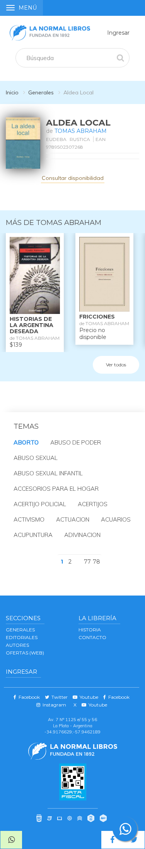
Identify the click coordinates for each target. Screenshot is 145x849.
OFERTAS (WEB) (25, 653)
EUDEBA (56, 139)
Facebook (28, 697)
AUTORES (17, 645)
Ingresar (118, 32)
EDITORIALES (22, 637)
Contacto (92, 637)
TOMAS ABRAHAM (81, 131)
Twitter (58, 697)
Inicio (12, 92)
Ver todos (116, 364)
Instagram (53, 705)
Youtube (87, 697)
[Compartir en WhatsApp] (11, 840)
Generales (41, 92)
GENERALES (20, 630)
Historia (89, 630)
